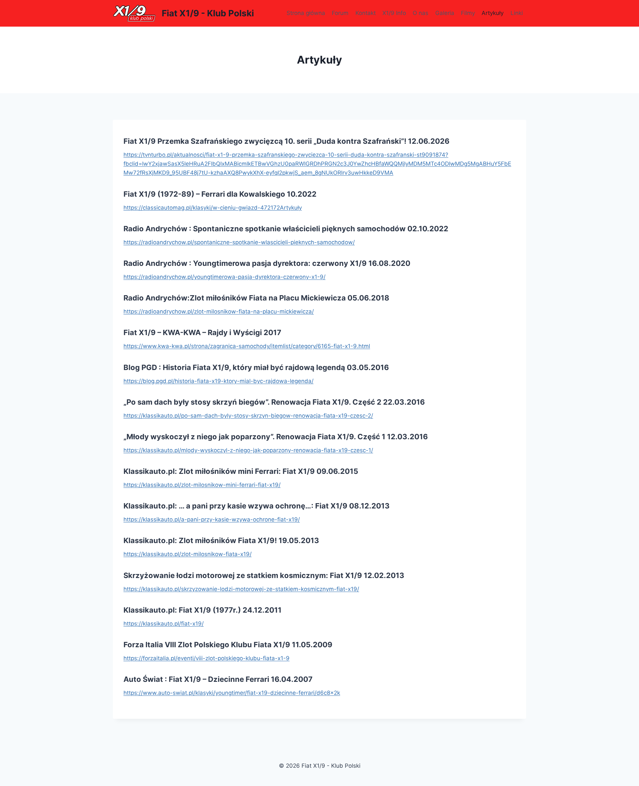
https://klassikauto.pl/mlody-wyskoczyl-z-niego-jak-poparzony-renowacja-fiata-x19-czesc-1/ (248, 450)
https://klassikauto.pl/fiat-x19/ (163, 623)
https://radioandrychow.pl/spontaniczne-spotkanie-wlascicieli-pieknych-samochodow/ (239, 242)
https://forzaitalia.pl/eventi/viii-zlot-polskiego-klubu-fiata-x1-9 (206, 658)
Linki (517, 13)
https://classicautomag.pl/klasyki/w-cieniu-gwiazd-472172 (201, 207)
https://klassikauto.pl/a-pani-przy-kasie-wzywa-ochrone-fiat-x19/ (211, 519)
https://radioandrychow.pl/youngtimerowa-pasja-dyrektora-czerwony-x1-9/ (224, 277)
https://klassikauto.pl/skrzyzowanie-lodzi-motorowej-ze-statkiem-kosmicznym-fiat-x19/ (241, 589)
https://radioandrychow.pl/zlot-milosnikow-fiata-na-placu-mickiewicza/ (218, 311)
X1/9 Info (394, 13)
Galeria (444, 13)
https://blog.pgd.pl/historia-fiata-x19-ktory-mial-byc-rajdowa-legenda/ (218, 381)
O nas (420, 13)
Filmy (468, 13)
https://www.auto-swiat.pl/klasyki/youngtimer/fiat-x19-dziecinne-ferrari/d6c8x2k (231, 692)
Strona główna (306, 13)
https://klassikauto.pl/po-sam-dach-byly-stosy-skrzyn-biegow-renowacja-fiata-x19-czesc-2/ (248, 415)
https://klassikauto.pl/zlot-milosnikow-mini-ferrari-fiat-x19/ (202, 485)
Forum (340, 13)
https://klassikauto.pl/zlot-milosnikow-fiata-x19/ (187, 554)
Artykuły (493, 13)
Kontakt (365, 13)
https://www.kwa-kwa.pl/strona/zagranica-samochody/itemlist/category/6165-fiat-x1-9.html (246, 346)
